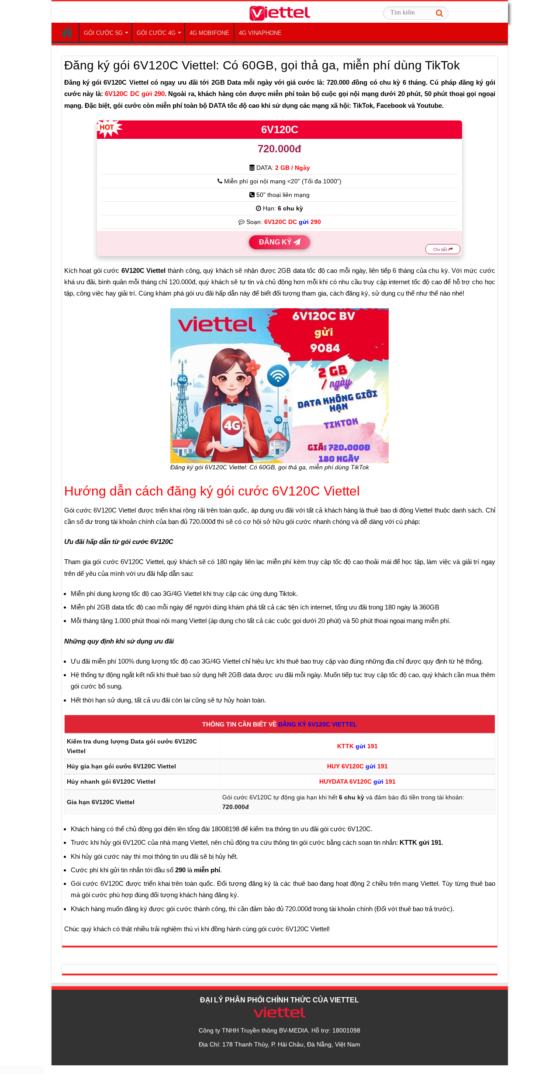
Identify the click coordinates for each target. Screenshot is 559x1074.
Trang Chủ (67, 32)
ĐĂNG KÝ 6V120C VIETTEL (317, 724)
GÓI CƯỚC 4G (156, 33)
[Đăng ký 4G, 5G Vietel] (279, 11)
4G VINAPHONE (260, 33)
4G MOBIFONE (209, 33)
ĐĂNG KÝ (276, 242)
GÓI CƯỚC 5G (103, 33)
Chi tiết (441, 249)
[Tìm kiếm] (439, 13)
